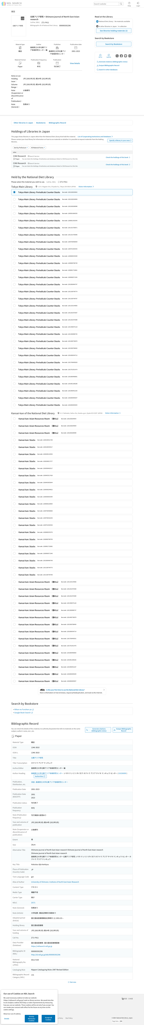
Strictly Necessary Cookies (31, 1018)
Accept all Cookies (48, 1018)
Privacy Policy (58, 1018)
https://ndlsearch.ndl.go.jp (41, 946)
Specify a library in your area (119, 140)
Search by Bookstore (113, 44)
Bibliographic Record (57, 122)
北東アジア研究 (37, 757)
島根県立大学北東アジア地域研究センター (47, 773)
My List (100, 57)
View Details (75, 63)
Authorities (39, 776)
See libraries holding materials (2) (114, 30)
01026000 (122, 773)
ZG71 (33, 902)
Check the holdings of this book (117, 157)
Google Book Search (22, 712)
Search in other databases (108, 70)
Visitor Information (85, 186)
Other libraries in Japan (23, 122)
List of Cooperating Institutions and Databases (94, 136)
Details (6, 1019)
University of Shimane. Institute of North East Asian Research (55, 882)
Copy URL (108, 57)
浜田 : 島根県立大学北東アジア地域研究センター (49, 782)
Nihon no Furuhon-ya (23, 709)
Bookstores (41, 122)
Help (129, 6)
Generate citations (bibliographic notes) (113, 62)
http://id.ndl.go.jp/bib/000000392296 (45, 954)
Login (138, 6)
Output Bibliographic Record (109, 65)
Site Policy (69, 1018)
